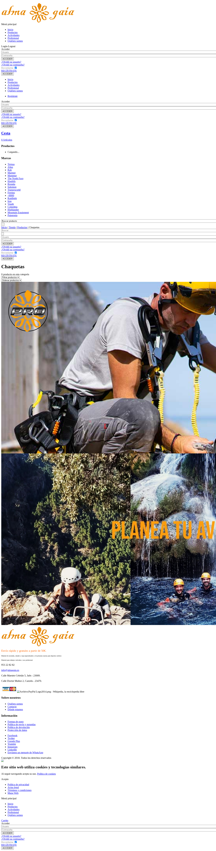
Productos (13, 32)
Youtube (12, 744)
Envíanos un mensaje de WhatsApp (25, 752)
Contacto (12, 706)
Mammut (12, 175)
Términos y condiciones (19, 790)
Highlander (13, 209)
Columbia (12, 206)
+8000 (11, 195)
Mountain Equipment (18, 212)
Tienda (12, 227)
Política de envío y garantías (22, 724)
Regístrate (13, 96)
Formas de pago (16, 721)
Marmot (11, 172)
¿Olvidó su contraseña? (13, 64)
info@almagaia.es (10, 670)
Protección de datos (17, 730)
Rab (10, 170)
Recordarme (7, 68)
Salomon (12, 187)
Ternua (11, 164)
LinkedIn (12, 749)
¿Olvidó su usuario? (11, 62)
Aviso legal (13, 787)
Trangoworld (14, 189)
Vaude (11, 204)
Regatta (11, 184)
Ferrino (11, 192)
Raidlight (12, 198)
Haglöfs (11, 181)
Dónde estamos (15, 709)
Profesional (13, 38)
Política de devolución (19, 727)
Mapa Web (13, 793)
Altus (10, 167)
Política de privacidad (18, 784)
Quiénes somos (15, 41)
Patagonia (12, 215)
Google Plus (14, 741)
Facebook (12, 735)
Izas (10, 201)
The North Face (15, 178)
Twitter (11, 738)
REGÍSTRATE (9, 70)
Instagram (12, 746)
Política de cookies (46, 773)
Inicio (10, 29)
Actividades (13, 35)
